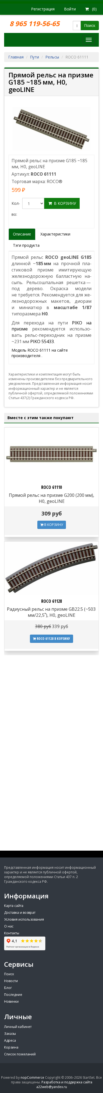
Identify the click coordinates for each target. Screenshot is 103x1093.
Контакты (11, 933)
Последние (13, 994)
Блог (8, 987)
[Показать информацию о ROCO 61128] (51, 568)
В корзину (64, 203)
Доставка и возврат (19, 912)
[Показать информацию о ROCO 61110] (51, 454)
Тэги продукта (26, 245)
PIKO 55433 (42, 341)
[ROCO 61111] (51, 128)
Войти (70, 9)
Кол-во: (16, 209)
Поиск (89, 25)
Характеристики (55, 234)
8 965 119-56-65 (35, 23)
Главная (16, 57)
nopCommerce (32, 1077)
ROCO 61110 (51, 487)
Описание (22, 234)
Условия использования (24, 919)
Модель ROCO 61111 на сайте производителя (40, 352)
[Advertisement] (51, 801)
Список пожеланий (20, 1054)
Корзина (11, 1047)
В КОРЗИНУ (53, 524)
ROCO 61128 (51, 601)
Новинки (11, 1001)
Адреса (10, 1040)
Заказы (10, 1033)
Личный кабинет (18, 1026)
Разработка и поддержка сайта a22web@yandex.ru (64, 1084)
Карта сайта (13, 905)
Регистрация (43, 9)
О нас (8, 926)
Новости (11, 981)
